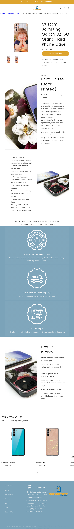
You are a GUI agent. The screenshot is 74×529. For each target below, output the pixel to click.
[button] (4, 8)
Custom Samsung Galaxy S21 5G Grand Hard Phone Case (46, 13)
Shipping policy (31, 528)
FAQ (6, 508)
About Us (8, 503)
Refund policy (42, 526)
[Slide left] (33, 472)
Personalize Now (55, 54)
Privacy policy (52, 526)
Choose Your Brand (14, 13)
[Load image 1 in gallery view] (8, 59)
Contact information (43, 528)
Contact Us (9, 512)
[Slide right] (41, 472)
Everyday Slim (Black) (8, 463)
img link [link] (37, 230)
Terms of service (63, 526)
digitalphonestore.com (17, 526)
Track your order (11, 499)
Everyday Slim (40, 463)
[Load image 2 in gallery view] (16, 59)
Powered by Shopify (31, 526)
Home (2, 13)
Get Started (9, 494)
